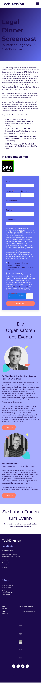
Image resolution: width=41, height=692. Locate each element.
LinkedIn (9, 427)
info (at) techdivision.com (13, 556)
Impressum (5, 561)
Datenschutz (5, 563)
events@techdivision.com (20, 526)
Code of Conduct (7, 565)
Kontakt (4, 567)
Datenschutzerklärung (20, 286)
